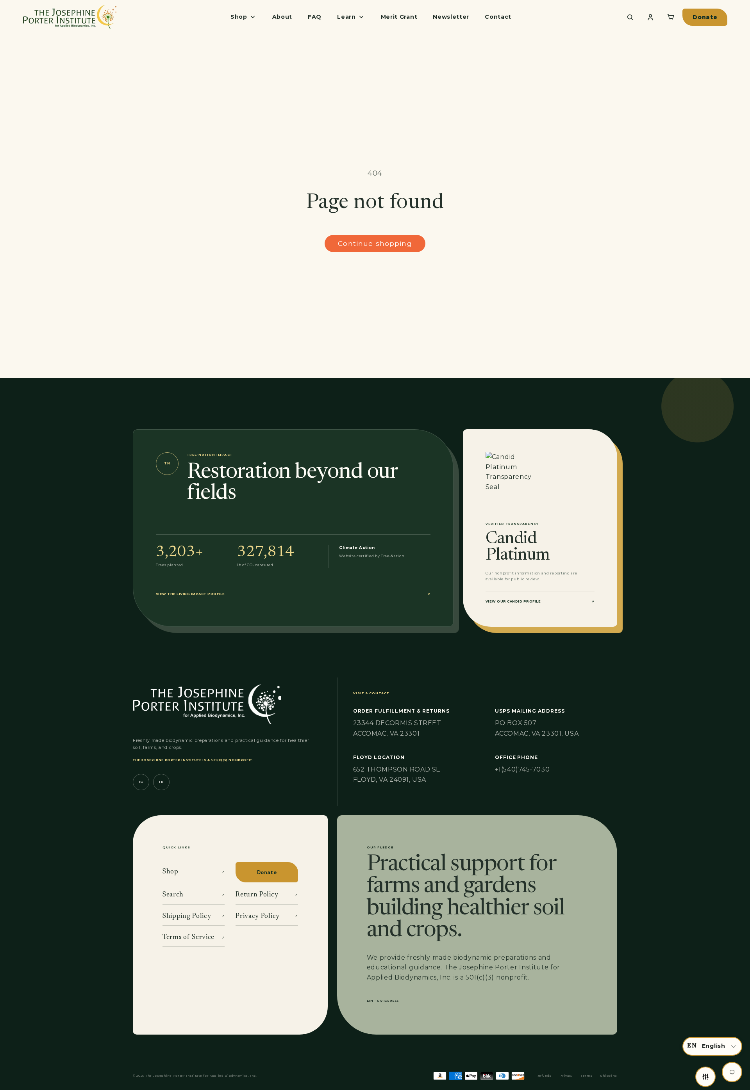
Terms (586, 1076)
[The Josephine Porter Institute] (69, 17)
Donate (705, 17)
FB (161, 782)
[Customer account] (650, 17)
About (282, 16)
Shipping (608, 1076)
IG (141, 782)
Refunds (544, 1076)
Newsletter (451, 16)
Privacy (566, 1076)
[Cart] (670, 17)
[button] (712, 1046)
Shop (193, 871)
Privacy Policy (267, 916)
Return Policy (267, 894)
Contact (498, 16)
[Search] (630, 17)
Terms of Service (193, 937)
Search (193, 894)
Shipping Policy (193, 916)
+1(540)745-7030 (522, 769)
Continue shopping (375, 243)
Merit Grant (399, 16)
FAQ (314, 16)
